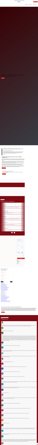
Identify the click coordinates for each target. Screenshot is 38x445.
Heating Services (30, 4)
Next (11, 281)
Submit (21, 258)
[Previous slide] (12, 232)
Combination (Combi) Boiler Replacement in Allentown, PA (5, 301)
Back (2, 281)
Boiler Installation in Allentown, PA (4, 285)
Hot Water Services (34, 4)
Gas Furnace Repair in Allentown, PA (4, 290)
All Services (3, 312)
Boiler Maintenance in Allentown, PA (4, 286)
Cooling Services (26, 4)
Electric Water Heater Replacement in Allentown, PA (5, 297)
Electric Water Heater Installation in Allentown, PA (5, 296)
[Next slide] (14, 232)
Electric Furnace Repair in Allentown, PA (4, 288)
